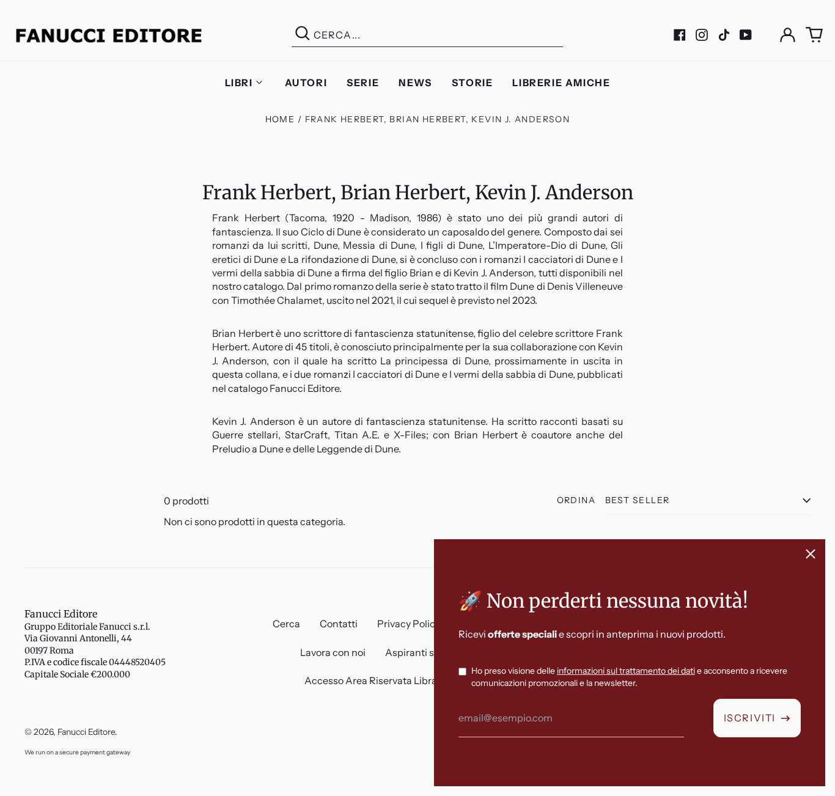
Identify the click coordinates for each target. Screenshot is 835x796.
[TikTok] (724, 35)
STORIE (472, 82)
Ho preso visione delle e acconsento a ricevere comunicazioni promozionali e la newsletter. (629, 676)
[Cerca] (303, 35)
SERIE (363, 82)
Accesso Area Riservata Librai (372, 680)
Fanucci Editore (60, 614)
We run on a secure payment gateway (77, 752)
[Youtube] (746, 35)
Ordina (576, 500)
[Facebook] (680, 35)
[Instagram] (702, 35)
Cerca (286, 623)
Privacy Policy (408, 623)
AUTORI (306, 82)
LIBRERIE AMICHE (561, 82)
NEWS (415, 82)
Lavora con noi (333, 652)
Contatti (339, 623)
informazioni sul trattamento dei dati (626, 670)
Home (280, 119)
